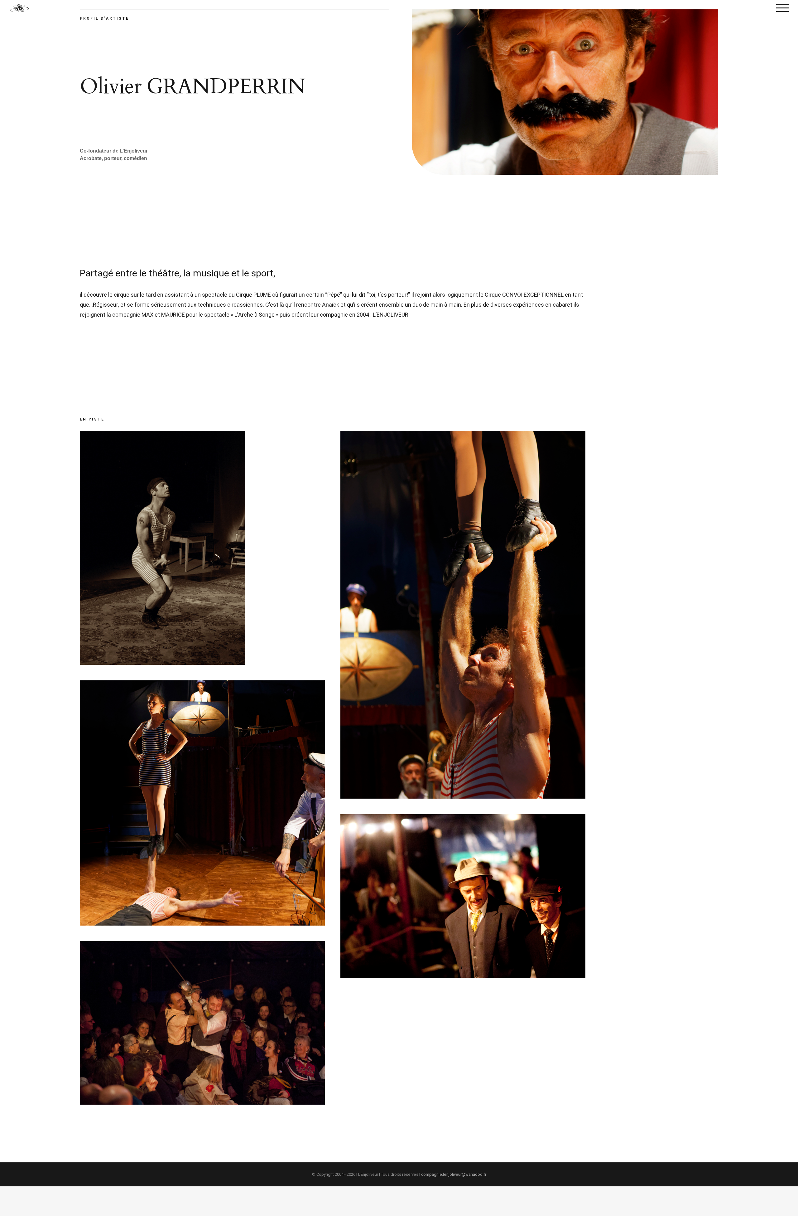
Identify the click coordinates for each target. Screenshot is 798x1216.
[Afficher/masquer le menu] (782, 8)
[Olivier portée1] (462, 435)
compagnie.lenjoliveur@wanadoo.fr (453, 1174)
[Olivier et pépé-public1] (462, 819)
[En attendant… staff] (158, 435)
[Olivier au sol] (202, 685)
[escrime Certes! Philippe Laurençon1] (202, 946)
